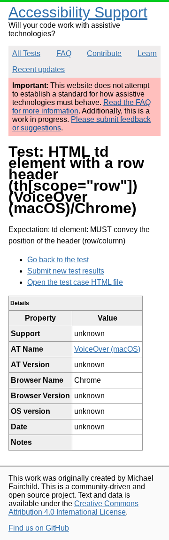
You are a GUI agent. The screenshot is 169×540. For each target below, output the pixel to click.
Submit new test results (65, 271)
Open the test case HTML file (75, 282)
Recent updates (38, 69)
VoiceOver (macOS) (107, 349)
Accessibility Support (77, 12)
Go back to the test (58, 260)
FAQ (63, 53)
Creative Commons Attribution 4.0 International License (73, 508)
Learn (147, 53)
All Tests (26, 53)
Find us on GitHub (38, 528)
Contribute (104, 53)
